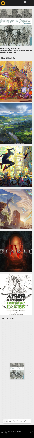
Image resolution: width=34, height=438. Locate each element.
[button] (25, 2)
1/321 (6, 421)
